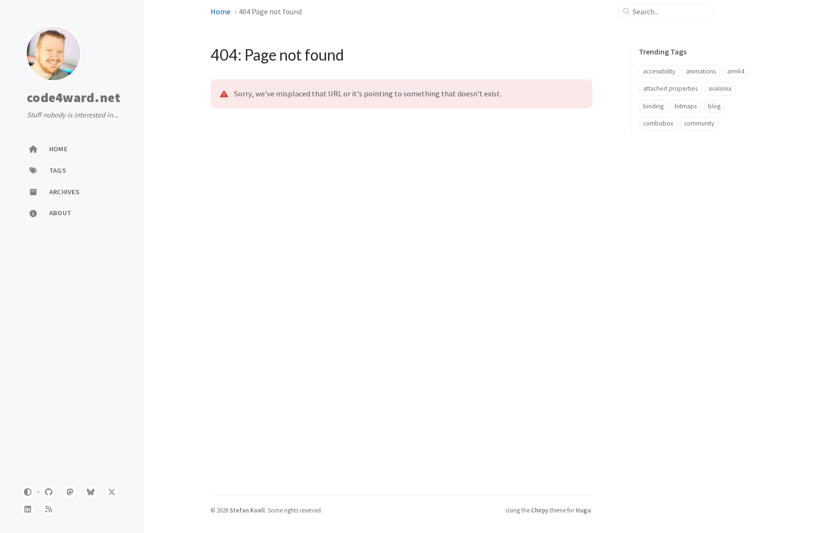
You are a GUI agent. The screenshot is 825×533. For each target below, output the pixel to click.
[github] (48, 492)
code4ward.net (73, 98)
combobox (658, 123)
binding (653, 106)
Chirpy (539, 510)
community (699, 123)
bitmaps (686, 106)
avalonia (720, 88)
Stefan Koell (247, 510)
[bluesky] (90, 492)
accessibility (659, 71)
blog (714, 106)
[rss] (48, 509)
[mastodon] (69, 492)
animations (701, 71)
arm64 (735, 71)
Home (221, 11)
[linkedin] (27, 509)
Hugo (583, 510)
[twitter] (111, 492)
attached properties (670, 88)
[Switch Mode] (27, 492)
